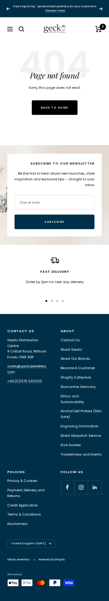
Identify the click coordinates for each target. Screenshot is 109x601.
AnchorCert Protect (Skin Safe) (81, 414)
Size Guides (71, 444)
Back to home (54, 107)
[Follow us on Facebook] (67, 487)
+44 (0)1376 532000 (24, 381)
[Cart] (98, 29)
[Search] (21, 29)
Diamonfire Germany (78, 386)
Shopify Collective (76, 377)
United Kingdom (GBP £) (28, 543)
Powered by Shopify (51, 559)
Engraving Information (79, 426)
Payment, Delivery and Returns (26, 493)
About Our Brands (75, 358)
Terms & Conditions (24, 514)
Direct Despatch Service (81, 435)
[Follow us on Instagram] (81, 487)
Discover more (55, 10)
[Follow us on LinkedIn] (94, 487)
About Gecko (71, 349)
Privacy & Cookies (22, 480)
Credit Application (22, 505)
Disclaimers (17, 523)
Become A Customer (78, 368)
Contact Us (70, 340)
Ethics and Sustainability (72, 399)
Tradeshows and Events (81, 454)
